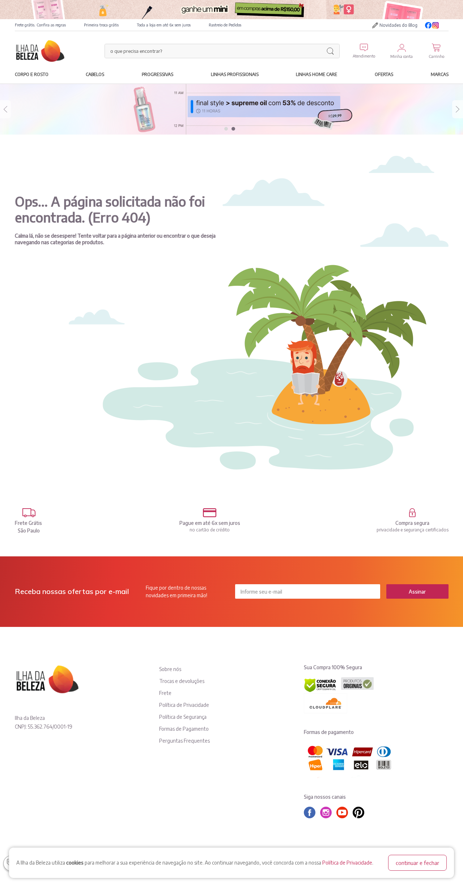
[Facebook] (428, 25)
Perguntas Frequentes (184, 741)
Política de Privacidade (347, 863)
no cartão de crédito (210, 529)
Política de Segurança (183, 717)
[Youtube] (445, 25)
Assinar (417, 592)
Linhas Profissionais (235, 74)
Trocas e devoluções (181, 681)
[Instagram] (435, 25)
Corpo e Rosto (31, 74)
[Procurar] (330, 51)
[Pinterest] (360, 812)
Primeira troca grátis (101, 24)
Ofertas (384, 74)
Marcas (440, 74)
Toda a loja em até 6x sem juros (164, 24)
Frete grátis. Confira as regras (40, 24)
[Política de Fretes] (29, 512)
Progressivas (157, 74)
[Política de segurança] (413, 512)
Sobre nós (170, 669)
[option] (231, 109)
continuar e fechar (417, 863)
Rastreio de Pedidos (225, 24)
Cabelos (95, 74)
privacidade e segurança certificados (413, 529)
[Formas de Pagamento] (209, 512)
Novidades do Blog (398, 25)
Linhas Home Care (316, 74)
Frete (165, 693)
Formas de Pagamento (184, 729)
